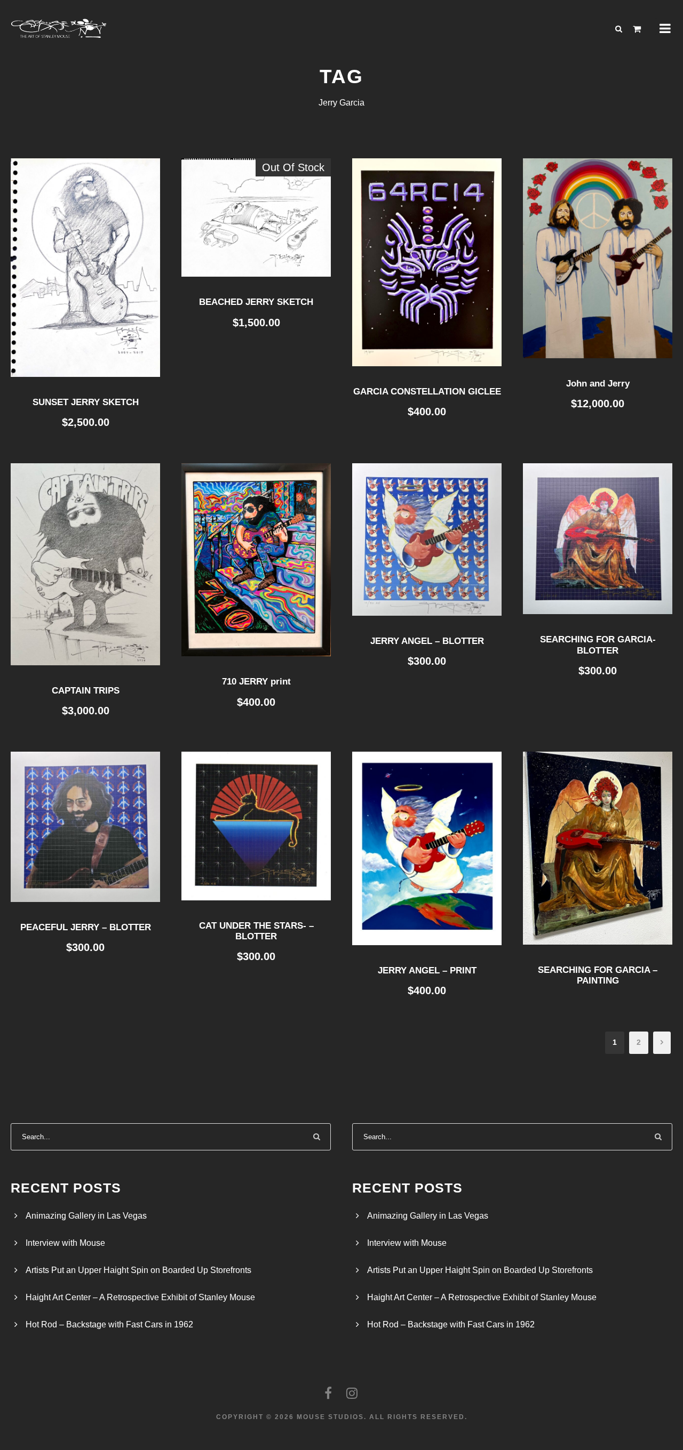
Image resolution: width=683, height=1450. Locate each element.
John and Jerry (598, 383)
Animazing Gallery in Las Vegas (86, 1215)
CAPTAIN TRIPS (86, 691)
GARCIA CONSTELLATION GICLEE (427, 391)
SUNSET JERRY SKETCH (86, 402)
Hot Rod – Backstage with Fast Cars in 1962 (109, 1324)
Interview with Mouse (65, 1242)
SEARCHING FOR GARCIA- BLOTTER (598, 644)
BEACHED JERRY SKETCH (256, 302)
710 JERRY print (256, 681)
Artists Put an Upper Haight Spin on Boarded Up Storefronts (138, 1270)
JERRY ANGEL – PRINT (427, 970)
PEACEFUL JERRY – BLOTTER (85, 927)
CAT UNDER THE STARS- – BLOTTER (256, 931)
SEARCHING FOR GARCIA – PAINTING (597, 975)
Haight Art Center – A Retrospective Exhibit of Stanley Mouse (140, 1297)
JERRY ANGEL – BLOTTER (427, 641)
